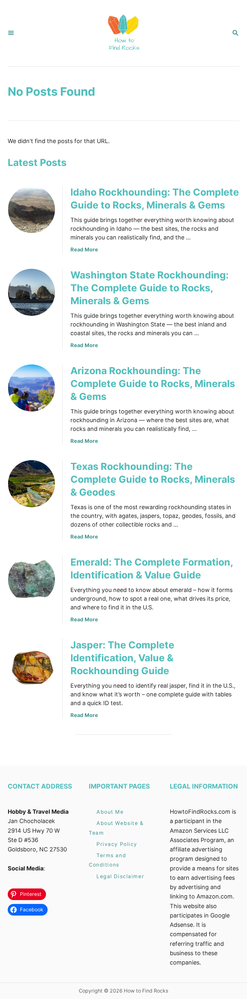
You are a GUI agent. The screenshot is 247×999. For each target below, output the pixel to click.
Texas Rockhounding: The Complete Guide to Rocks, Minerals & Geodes (152, 479)
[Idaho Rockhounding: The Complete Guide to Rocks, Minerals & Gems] (31, 209)
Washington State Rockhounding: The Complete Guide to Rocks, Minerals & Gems (149, 287)
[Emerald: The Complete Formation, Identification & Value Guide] (31, 579)
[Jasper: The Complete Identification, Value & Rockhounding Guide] (31, 662)
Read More (84, 249)
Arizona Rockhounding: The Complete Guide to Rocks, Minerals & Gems (152, 383)
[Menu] (11, 33)
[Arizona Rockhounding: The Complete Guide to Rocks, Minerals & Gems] (31, 388)
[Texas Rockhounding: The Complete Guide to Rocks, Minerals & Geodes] (31, 483)
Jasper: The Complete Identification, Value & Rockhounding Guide (122, 657)
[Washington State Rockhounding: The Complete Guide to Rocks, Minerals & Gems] (31, 292)
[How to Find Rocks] (123, 33)
